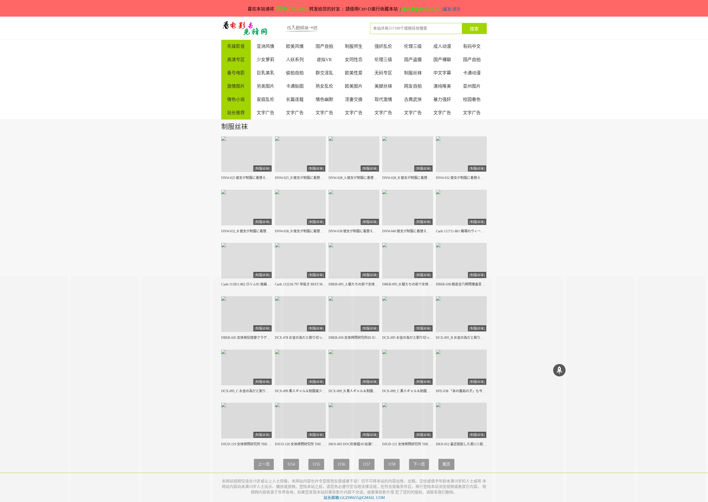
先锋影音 (236, 46)
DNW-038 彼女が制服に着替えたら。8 (354, 231)
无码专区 (383, 73)
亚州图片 (472, 86)
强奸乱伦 (383, 46)
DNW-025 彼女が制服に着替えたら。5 (246, 178)
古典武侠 (413, 99)
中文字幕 (442, 73)
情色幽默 (324, 99)
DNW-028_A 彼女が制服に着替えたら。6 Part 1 (354, 178)
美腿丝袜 (383, 86)
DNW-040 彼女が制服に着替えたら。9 (407, 231)
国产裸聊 (442, 59)
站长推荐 (236, 112)
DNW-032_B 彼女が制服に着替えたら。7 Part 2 (246, 231)
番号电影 (236, 73)
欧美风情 (295, 46)
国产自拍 (324, 46)
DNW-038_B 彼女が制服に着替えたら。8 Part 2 (300, 231)
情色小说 (236, 99)
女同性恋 (354, 59)
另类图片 (265, 86)
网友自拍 (413, 86)
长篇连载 (295, 99)
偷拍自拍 (295, 73)
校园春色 (472, 99)
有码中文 (472, 46)
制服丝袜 (413, 73)
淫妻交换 (354, 99)
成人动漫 (442, 46)
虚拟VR (324, 59)
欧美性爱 (354, 73)
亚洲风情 (265, 46)
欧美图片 (354, 86)
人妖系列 (295, 59)
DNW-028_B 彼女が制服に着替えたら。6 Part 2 (407, 178)
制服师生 (354, 46)
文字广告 (265, 112)
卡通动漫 (472, 73)
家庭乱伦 (265, 99)
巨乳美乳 (265, 73)
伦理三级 (413, 46)
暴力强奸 (442, 99)
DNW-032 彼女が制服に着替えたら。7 (461, 178)
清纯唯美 (442, 86)
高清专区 (236, 59)
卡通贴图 (295, 86)
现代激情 (383, 99)
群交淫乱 (324, 73)
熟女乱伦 (324, 86)
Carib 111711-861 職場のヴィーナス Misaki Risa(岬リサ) (461, 231)
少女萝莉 (265, 59)
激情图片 (236, 86)
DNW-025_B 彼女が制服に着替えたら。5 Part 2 (300, 178)
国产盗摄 (413, 59)
